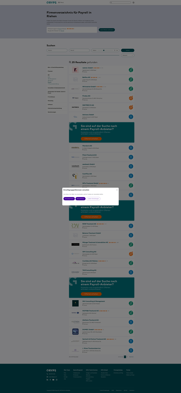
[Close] (117, 190)
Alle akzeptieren (69, 198)
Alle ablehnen (80, 198)
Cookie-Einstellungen (93, 198)
